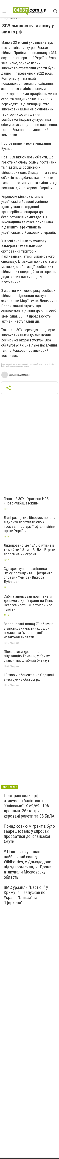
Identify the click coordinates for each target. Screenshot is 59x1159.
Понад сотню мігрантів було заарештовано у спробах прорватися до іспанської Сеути (29, 834)
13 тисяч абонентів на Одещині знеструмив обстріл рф (29, 677)
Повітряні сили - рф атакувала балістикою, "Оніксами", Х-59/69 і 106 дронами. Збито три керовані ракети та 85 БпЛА (29, 806)
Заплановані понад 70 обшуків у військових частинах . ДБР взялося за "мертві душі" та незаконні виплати (28, 630)
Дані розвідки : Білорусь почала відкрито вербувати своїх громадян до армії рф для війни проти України (29, 524)
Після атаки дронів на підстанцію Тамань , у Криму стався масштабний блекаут (27, 656)
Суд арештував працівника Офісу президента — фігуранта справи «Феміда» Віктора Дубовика (28, 575)
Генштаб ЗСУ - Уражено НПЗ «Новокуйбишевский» (26, 501)
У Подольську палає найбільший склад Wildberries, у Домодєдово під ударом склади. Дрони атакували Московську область (27, 864)
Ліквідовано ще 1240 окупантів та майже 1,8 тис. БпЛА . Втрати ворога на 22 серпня (29, 549)
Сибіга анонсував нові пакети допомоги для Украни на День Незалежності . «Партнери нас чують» (28, 603)
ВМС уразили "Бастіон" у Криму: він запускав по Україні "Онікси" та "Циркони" (26, 895)
